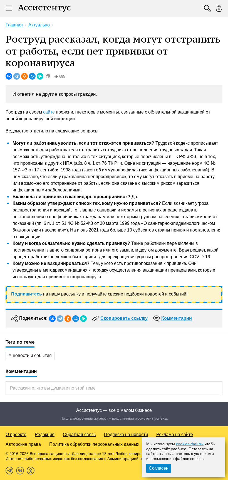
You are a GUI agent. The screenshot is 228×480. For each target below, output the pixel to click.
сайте (49, 112)
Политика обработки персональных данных (94, 444)
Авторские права (23, 444)
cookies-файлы (190, 444)
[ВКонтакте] (9, 76)
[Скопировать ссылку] (47, 76)
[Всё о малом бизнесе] (44, 8)
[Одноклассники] (24, 76)
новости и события (32, 355)
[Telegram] (16, 76)
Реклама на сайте (174, 434)
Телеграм (9, 470)
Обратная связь (79, 434)
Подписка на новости (126, 434)
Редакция (44, 434)
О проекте (16, 434)
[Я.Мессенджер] (40, 76)
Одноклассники (30, 470)
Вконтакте (20, 470)
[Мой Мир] (32, 76)
